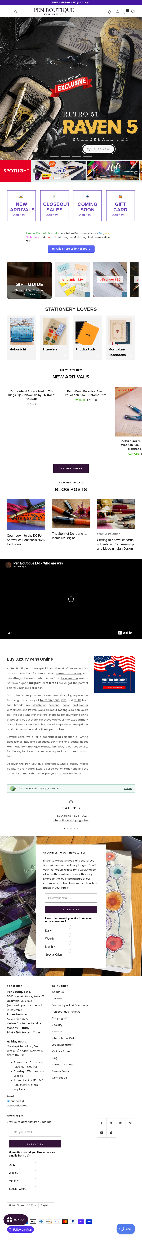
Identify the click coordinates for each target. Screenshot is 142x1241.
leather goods (79, 741)
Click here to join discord (73, 248)
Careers (57, 998)
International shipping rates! (71, 820)
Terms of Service (63, 1064)
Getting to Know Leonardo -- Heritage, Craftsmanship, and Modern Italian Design (116, 544)
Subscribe (71, 909)
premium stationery (68, 673)
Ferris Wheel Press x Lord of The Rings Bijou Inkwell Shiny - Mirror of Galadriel (31, 395)
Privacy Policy (60, 1071)
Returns (57, 1031)
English (44, 1205)
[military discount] (114, 674)
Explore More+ (71, 468)
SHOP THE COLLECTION (71, 149)
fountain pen (69, 678)
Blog (54, 1058)
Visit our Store (61, 1051)
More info (128, 788)
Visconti (54, 705)
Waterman (14, 710)
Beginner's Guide (108, 534)
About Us (58, 992)
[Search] (15, 11)
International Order (64, 1038)
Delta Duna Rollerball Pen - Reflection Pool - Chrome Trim (85, 393)
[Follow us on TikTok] (111, 1132)
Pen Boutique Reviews (66, 1011)
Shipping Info (60, 1018)
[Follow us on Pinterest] (130, 1123)
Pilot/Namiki (80, 705)
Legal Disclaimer (62, 1044)
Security (57, 1025)
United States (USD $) (21, 1205)
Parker (32, 710)
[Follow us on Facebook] (101, 1123)
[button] (110, 11)
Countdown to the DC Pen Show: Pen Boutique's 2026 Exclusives (26, 540)
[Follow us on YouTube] (101, 1132)
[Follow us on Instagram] (121, 1123)
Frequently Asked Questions (70, 1005)
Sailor (66, 705)
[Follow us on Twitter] (111, 1123)
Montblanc (39, 705)
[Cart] (125, 12)
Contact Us (59, 1078)
